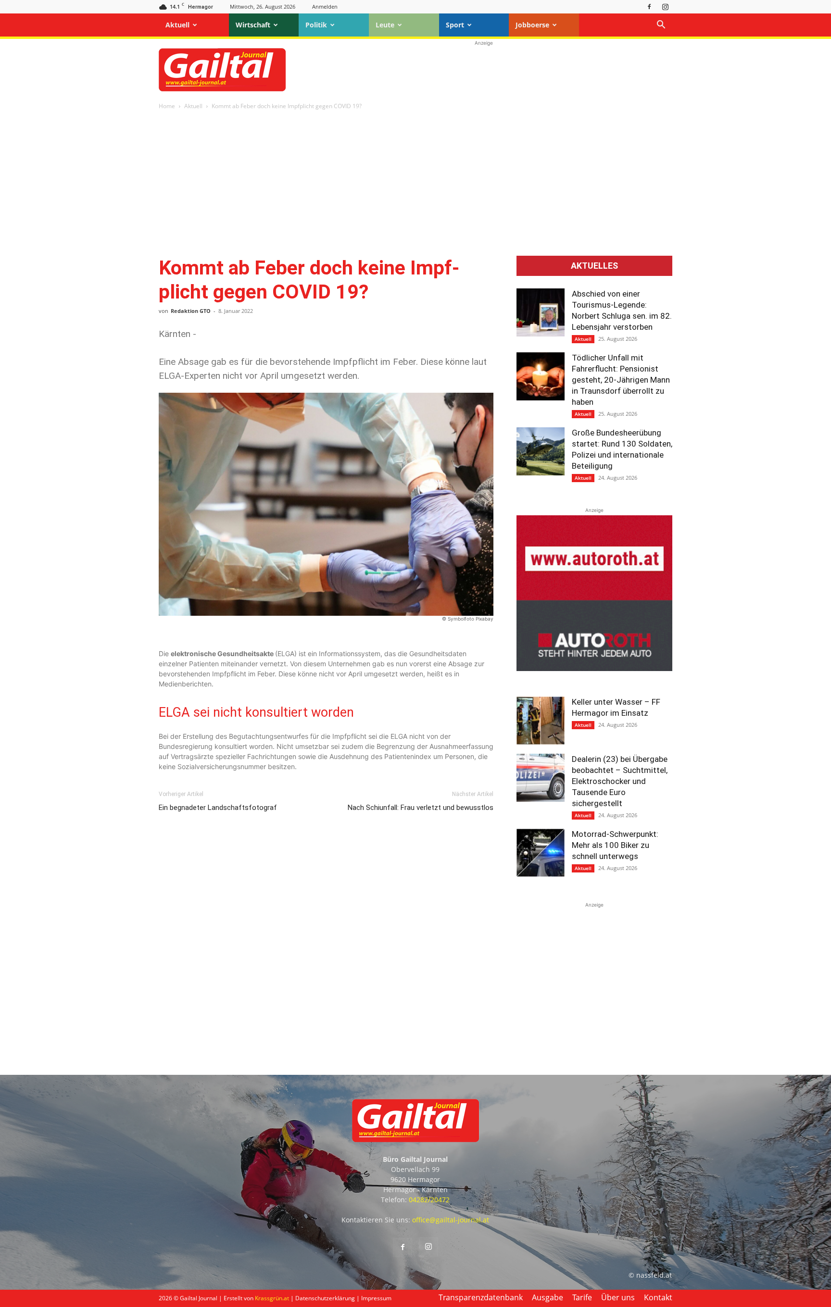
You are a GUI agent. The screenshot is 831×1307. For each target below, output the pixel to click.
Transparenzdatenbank (481, 1297)
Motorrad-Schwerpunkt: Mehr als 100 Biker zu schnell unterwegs (615, 845)
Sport (455, 24)
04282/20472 (429, 1199)
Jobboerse (532, 24)
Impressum (376, 1298)
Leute (385, 24)
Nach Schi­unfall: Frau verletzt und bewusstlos (420, 807)
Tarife (582, 1297)
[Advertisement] (484, 69)
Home (167, 106)
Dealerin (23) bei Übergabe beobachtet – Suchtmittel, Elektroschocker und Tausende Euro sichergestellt (619, 781)
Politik (316, 24)
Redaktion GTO (191, 310)
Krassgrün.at (272, 1298)
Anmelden (325, 6)
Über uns (618, 1297)
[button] (660, 25)
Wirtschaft (253, 24)
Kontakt (658, 1297)
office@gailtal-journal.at (450, 1219)
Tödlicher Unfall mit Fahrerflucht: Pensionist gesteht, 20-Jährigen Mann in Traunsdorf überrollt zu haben (621, 380)
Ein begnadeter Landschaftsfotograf (218, 807)
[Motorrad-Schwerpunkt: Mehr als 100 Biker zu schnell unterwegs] (540, 853)
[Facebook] (649, 6)
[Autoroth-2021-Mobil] (594, 668)
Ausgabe (547, 1297)
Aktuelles (594, 265)
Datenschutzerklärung (325, 1298)
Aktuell (177, 24)
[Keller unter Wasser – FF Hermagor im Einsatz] (540, 721)
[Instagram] (665, 6)
